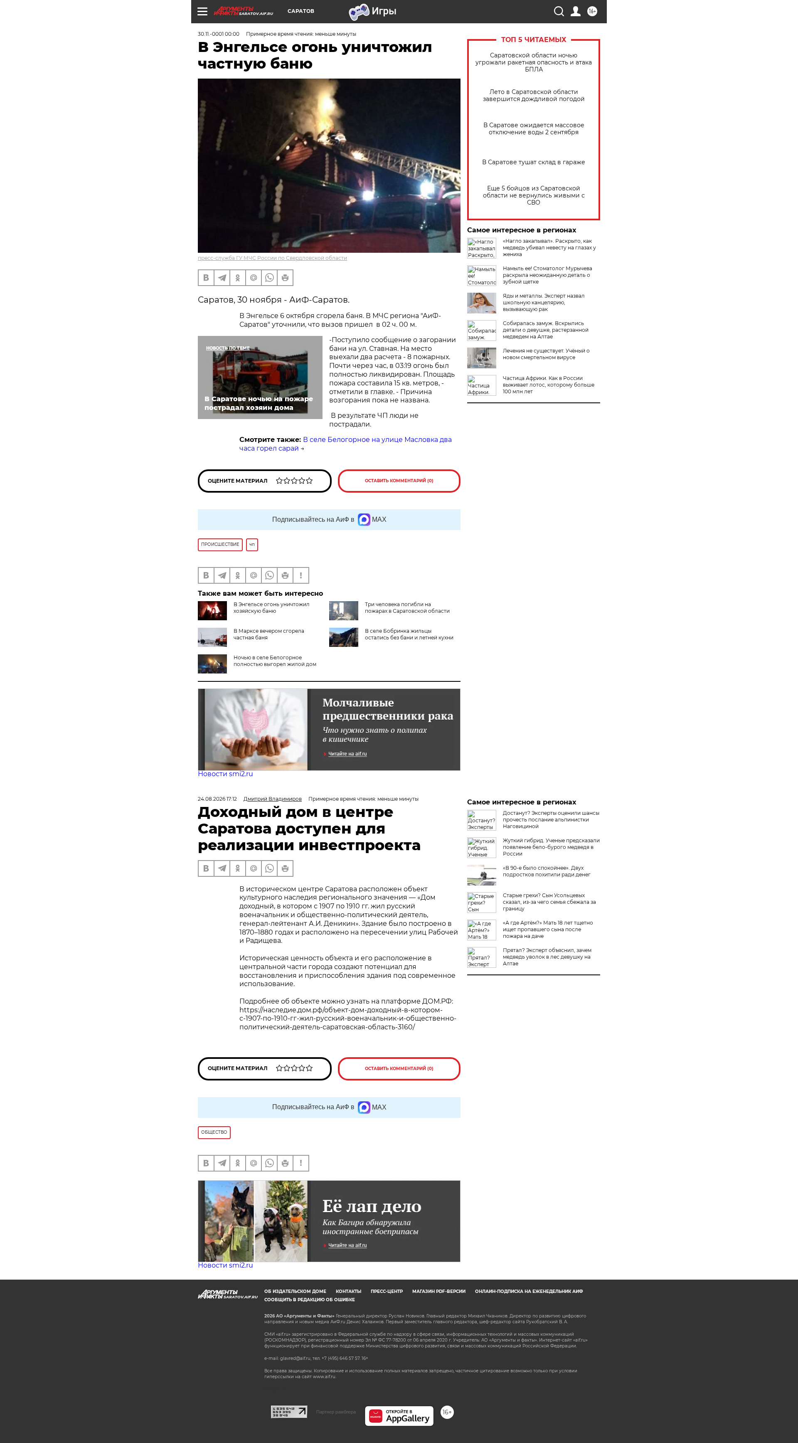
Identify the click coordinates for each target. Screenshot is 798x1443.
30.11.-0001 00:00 (218, 34)
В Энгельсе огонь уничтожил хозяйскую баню (272, 607)
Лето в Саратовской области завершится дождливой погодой (534, 96)
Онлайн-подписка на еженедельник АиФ (529, 1291)
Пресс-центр (387, 1291)
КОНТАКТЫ (348, 1291)
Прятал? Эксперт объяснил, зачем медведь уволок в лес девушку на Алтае (547, 957)
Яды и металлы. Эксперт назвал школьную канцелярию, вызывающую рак (544, 302)
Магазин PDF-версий (439, 1291)
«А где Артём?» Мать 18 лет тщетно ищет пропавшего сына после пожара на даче (548, 929)
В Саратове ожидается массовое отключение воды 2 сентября (533, 129)
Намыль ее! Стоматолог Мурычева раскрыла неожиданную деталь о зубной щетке (547, 275)
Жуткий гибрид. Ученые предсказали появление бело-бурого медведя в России (551, 847)
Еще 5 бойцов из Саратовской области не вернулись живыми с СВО (534, 195)
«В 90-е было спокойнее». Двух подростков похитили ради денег (547, 871)
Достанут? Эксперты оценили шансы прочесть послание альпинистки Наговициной (551, 819)
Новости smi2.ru (225, 774)
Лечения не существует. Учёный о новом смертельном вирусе (546, 354)
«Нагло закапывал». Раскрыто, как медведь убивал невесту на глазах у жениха (549, 247)
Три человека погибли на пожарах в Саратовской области (407, 607)
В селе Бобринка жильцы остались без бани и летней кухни (409, 634)
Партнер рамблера (336, 1411)
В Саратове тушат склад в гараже (533, 162)
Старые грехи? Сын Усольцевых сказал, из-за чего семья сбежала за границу (549, 902)
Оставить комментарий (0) (399, 480)
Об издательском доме (295, 1291)
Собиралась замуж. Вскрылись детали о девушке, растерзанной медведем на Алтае (546, 330)
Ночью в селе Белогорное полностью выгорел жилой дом (275, 660)
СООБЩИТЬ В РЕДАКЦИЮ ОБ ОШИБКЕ (309, 1299)
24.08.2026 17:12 (217, 799)
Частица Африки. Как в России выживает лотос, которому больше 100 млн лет (548, 385)
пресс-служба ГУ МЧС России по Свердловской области (272, 258)
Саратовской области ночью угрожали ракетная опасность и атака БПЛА (533, 62)
